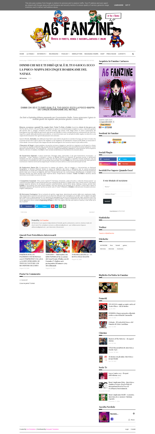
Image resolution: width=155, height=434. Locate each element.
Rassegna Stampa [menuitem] (91, 54)
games (125, 245)
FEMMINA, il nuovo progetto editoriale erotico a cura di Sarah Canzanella (122, 314)
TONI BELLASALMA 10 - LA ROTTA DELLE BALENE (82, 255)
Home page (23, 60)
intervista (103, 249)
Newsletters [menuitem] (77, 54)
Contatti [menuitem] (121, 54)
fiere (111, 245)
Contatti (133, 429)
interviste (111, 249)
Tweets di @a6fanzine (106, 233)
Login (127, 429)
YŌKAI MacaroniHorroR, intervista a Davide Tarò (121, 349)
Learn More (118, 5)
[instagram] (108, 164)
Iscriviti (107, 201)
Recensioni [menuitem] (53, 54)
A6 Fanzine (23, 78)
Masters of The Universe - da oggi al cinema (121, 340)
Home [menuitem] (22, 54)
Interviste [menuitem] (41, 54)
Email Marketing (113, 211)
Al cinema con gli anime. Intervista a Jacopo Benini (121, 358)
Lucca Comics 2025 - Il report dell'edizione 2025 (118, 374)
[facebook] (108, 159)
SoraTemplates (31, 429)
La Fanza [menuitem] (30, 54)
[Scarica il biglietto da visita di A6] (108, 293)
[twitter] (126, 159)
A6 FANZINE (103, 245)
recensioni (120, 249)
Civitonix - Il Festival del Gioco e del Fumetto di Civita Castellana (121, 323)
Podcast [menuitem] (64, 54)
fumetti (118, 245)
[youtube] (126, 164)
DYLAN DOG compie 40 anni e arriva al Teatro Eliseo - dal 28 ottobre (122, 305)
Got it (127, 5)
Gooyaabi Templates (52, 429)
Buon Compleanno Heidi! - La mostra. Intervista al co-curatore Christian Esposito (121, 397)
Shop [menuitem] (102, 54)
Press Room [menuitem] (111, 54)
